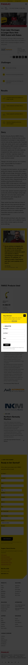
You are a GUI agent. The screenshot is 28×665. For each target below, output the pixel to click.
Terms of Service (10, 348)
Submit (7, 345)
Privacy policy (14, 321)
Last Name (5, 333)
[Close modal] (24, 315)
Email (4, 338)
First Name (5, 328)
